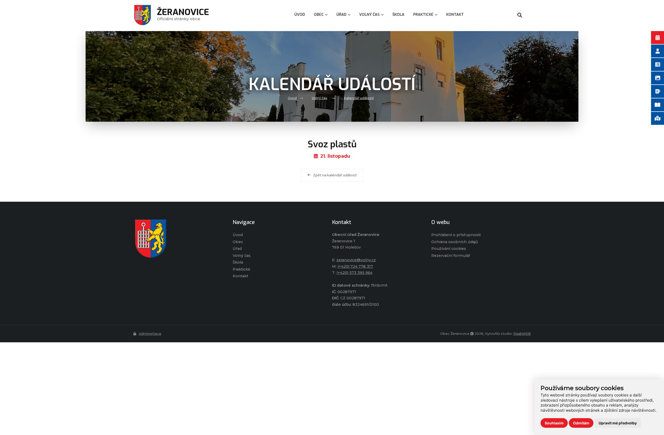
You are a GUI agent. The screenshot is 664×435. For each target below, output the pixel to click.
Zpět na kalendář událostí (335, 175)
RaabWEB (522, 334)
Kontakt (240, 276)
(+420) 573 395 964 (354, 272)
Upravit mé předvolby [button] (618, 423)
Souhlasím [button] (554, 423)
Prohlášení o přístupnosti (456, 235)
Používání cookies (448, 248)
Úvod (292, 98)
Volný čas (319, 98)
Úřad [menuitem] (341, 14)
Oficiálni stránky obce (183, 15)
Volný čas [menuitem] (369, 14)
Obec (238, 242)
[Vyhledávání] (519, 15)
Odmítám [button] (581, 423)
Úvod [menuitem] (299, 14)
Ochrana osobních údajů (454, 242)
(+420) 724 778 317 (355, 266)
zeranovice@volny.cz (356, 260)
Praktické (241, 269)
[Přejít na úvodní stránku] (177, 238)
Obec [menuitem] (319, 14)
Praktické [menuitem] (423, 14)
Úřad (237, 248)
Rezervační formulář (450, 255)
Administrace (150, 334)
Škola (238, 262)
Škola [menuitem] (398, 14)
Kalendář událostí (359, 98)
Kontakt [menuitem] (455, 14)
